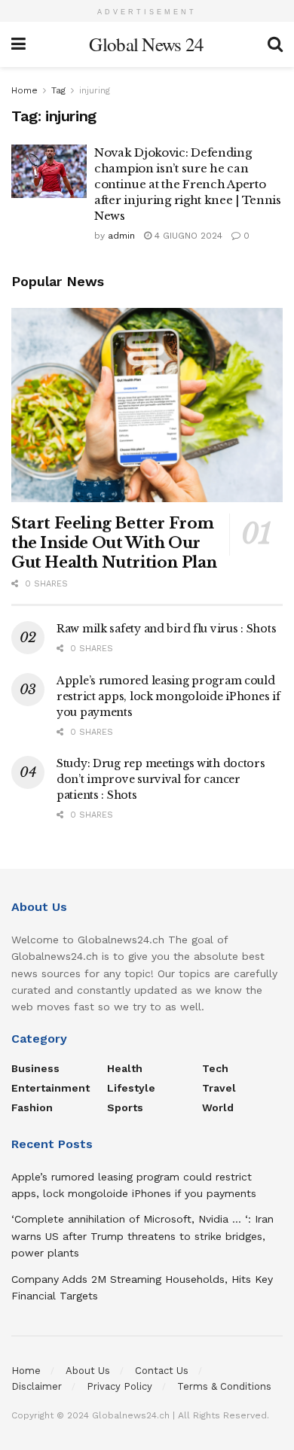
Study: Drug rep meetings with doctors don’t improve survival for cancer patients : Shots (161, 779)
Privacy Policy (119, 1386)
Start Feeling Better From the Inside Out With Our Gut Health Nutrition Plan (114, 542)
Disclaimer (36, 1386)
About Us (88, 1370)
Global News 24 (146, 44)
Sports (125, 1107)
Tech (215, 1068)
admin (121, 235)
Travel (219, 1088)
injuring (94, 90)
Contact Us (161, 1370)
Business (35, 1068)
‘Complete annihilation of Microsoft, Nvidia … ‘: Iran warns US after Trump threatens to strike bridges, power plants (142, 1236)
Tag (58, 90)
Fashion (32, 1107)
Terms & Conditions (224, 1386)
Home (24, 90)
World (218, 1107)
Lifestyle (131, 1088)
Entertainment (50, 1088)
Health (124, 1068)
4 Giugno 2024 (187, 235)
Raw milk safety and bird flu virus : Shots (166, 628)
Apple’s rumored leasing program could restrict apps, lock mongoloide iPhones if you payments (168, 696)
